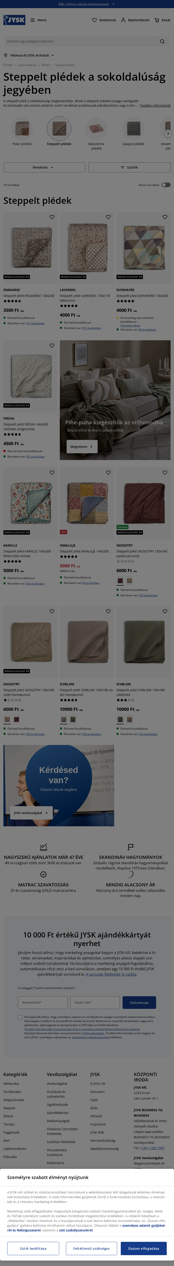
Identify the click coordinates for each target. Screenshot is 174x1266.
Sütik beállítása (33, 1248)
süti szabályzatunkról (76, 1230)
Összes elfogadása (143, 1248)
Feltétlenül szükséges (91, 1248)
